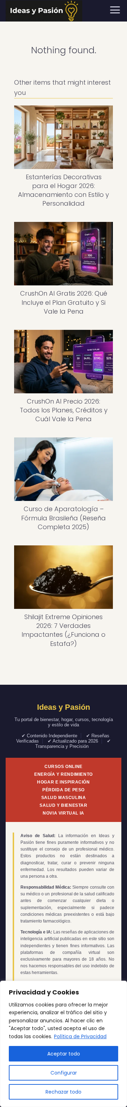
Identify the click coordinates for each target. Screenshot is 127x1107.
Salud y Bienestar (63, 805)
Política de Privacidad (80, 1036)
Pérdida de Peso (63, 789)
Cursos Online (63, 766)
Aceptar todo (63, 1053)
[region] (63, 1044)
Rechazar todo (63, 1091)
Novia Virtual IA (63, 813)
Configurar (63, 1072)
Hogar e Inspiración (63, 782)
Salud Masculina (63, 797)
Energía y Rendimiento (63, 774)
